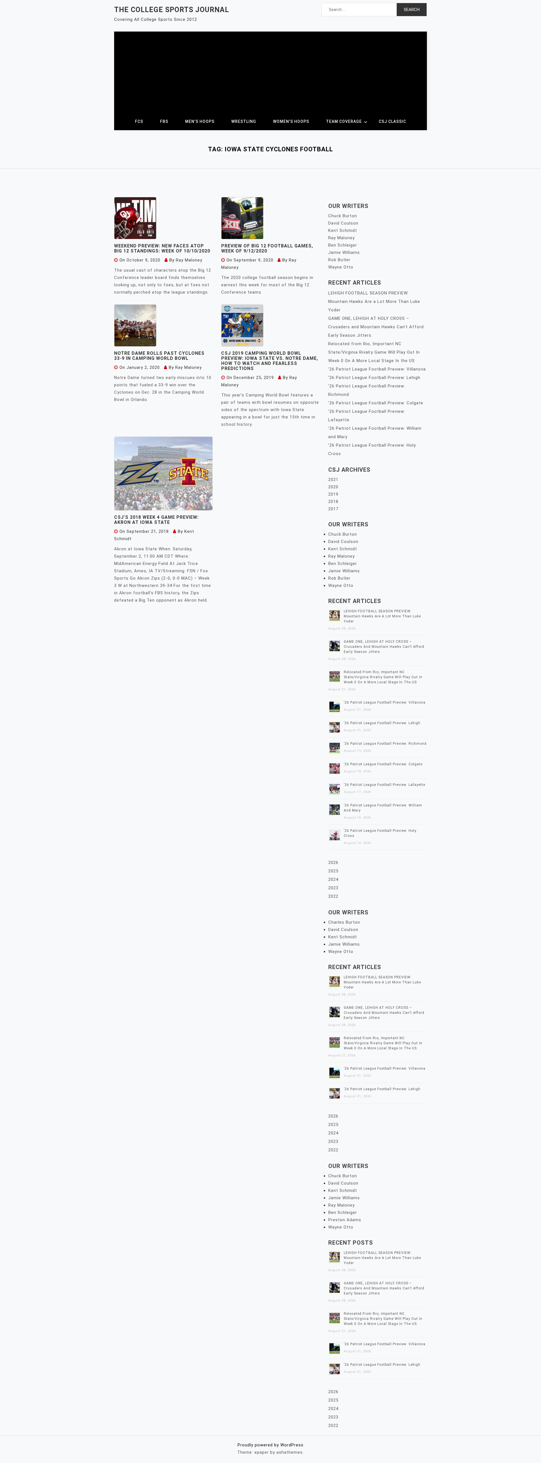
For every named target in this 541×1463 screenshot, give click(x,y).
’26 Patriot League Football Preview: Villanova (377, 369)
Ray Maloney (189, 260)
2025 (333, 871)
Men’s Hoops (199, 121)
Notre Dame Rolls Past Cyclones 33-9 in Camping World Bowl (159, 356)
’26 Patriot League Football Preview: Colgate (375, 402)
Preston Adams (344, 1219)
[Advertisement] (270, 71)
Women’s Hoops (291, 121)
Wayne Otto (340, 267)
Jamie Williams (344, 252)
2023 (333, 887)
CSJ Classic (392, 121)
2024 (333, 879)
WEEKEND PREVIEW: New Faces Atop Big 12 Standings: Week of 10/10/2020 (162, 248)
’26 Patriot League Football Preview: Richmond (385, 744)
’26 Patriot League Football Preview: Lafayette (384, 785)
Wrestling (243, 121)
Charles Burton (344, 922)
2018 (333, 501)
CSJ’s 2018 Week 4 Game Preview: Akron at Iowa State (156, 520)
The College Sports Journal (171, 10)
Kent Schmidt (342, 230)
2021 (333, 479)
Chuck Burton (342, 215)
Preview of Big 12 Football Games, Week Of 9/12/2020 (267, 248)
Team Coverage (344, 121)
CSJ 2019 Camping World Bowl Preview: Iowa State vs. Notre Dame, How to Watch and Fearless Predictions (269, 361)
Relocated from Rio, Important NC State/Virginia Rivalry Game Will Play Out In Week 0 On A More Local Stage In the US (374, 352)
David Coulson (343, 223)
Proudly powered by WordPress (270, 1445)
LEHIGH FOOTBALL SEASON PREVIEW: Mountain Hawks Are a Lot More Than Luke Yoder (374, 301)
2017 (333, 508)
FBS (164, 121)
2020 (333, 486)
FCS (139, 121)
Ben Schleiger (342, 245)
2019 (333, 494)
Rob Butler (339, 259)
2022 (333, 896)
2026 (333, 862)
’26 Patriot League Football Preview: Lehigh (374, 377)
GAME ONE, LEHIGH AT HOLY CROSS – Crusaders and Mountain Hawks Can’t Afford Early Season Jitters (376, 327)
